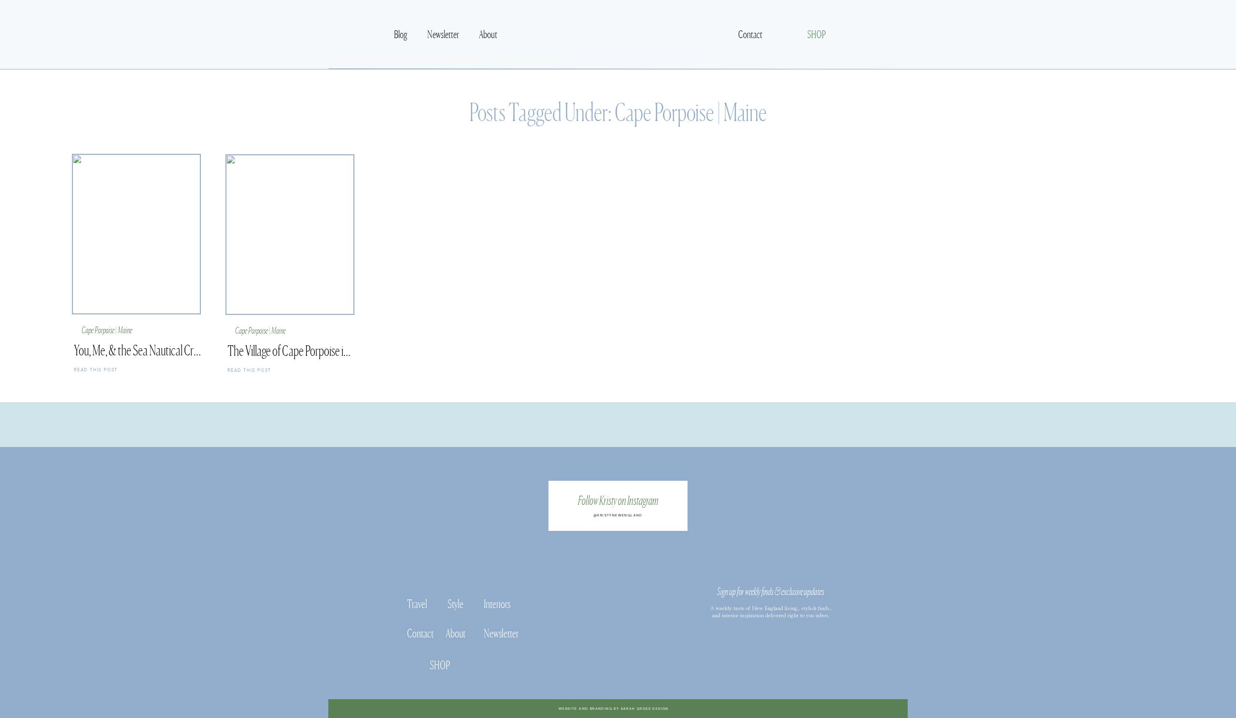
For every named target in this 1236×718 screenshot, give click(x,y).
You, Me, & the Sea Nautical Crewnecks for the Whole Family (192, 349)
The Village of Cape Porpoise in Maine (301, 349)
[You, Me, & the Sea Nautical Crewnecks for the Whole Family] (138, 369)
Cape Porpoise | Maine (691, 110)
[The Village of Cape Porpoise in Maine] (291, 370)
